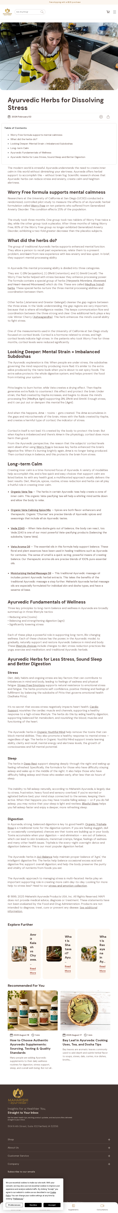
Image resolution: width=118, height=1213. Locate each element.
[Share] (108, 117)
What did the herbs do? (23, 139)
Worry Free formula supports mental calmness (36, 135)
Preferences (14, 1205)
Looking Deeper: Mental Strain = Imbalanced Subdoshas (41, 143)
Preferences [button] (18, 1199)
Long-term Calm (19, 148)
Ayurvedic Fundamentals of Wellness (30, 152)
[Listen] (101, 117)
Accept (52, 1205)
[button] (30, 12)
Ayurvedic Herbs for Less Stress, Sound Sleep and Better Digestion (47, 157)
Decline (33, 1205)
